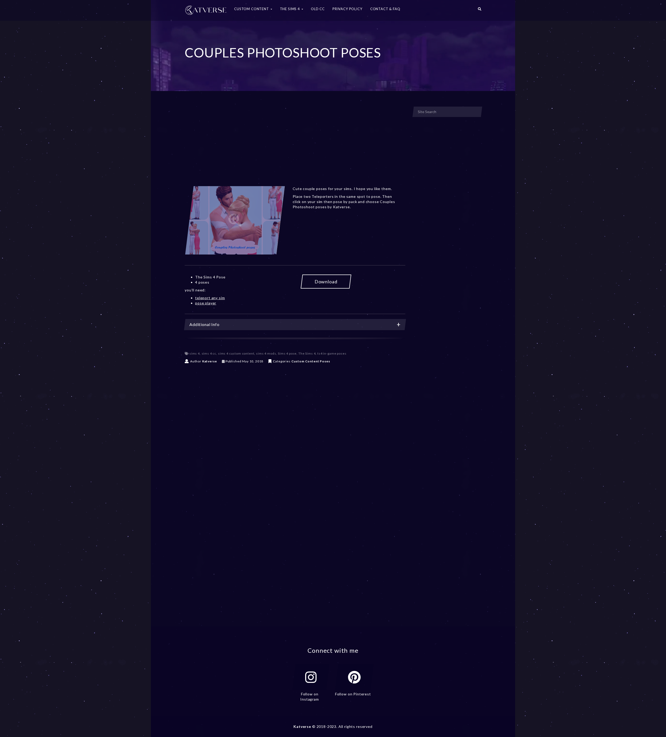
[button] (479, 10)
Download (326, 281)
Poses (325, 361)
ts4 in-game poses (331, 353)
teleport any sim (210, 298)
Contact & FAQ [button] (385, 9)
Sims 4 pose (287, 353)
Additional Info (204, 324)
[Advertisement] (295, 145)
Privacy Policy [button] (347, 9)
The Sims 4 (307, 353)
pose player (205, 303)
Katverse (209, 361)
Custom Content (305, 361)
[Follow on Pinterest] (354, 677)
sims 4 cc (209, 353)
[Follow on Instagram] (311, 677)
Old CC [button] (318, 9)
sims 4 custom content (236, 353)
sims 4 (194, 353)
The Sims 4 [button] (290, 9)
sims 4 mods (266, 353)
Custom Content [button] (252, 9)
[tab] (295, 324)
